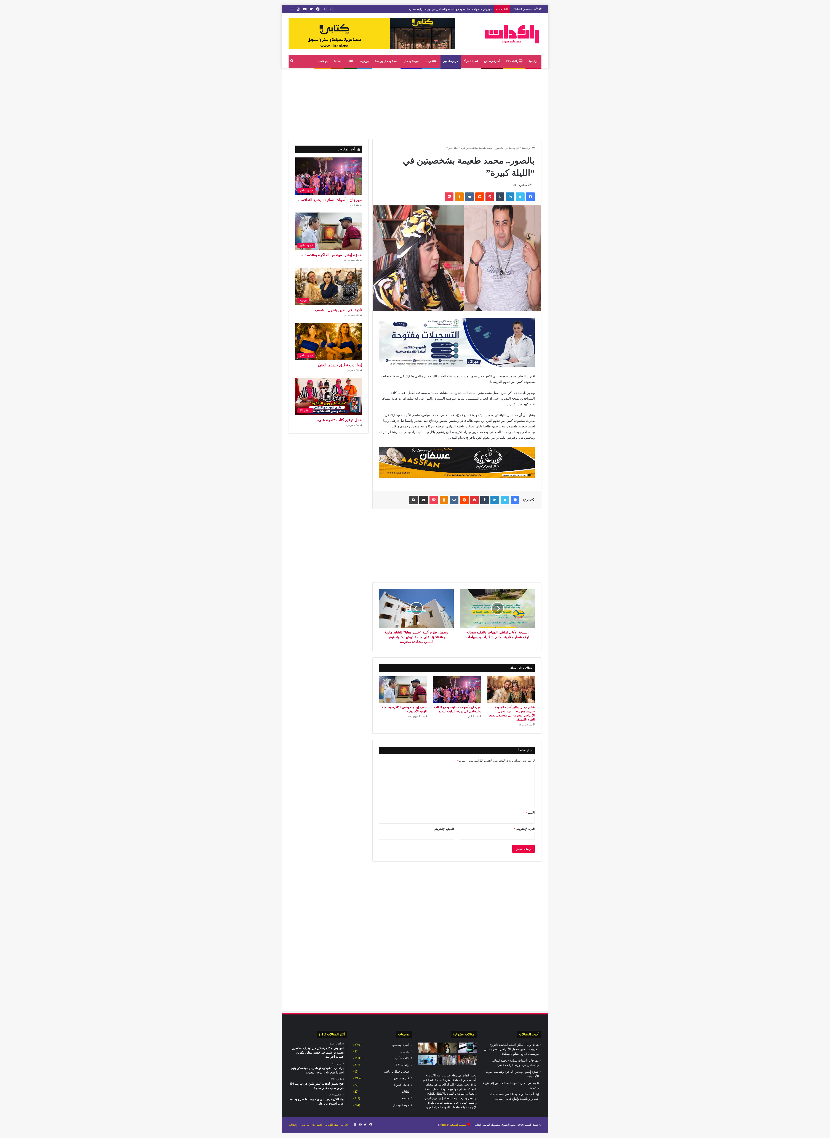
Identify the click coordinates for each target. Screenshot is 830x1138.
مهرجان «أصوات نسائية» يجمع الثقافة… (330, 200)
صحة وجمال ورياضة (386, 61)
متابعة (337, 61)
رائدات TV (512, 61)
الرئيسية (533, 61)
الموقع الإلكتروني (444, 828)
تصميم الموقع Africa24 (452, 1124)
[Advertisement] (415, 102)
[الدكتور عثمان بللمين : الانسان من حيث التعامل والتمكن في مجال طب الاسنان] (427, 1060)
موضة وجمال (411, 61)
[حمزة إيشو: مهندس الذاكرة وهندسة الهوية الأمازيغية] (403, 689)
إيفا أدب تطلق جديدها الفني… (338, 365)
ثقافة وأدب (431, 61)
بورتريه (364, 61)
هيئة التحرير (331, 1124)
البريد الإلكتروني (524, 828)
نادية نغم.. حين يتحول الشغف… (336, 310)
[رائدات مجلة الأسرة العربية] (511, 34)
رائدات (345, 1124)
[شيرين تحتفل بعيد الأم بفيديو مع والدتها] (447, 1048)
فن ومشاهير (451, 61)
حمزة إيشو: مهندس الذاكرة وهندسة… (331, 255)
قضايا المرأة (471, 61)
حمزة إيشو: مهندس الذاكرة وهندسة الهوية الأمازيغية (461, 9)
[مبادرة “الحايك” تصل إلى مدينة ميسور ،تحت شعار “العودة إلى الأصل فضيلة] (447, 1060)
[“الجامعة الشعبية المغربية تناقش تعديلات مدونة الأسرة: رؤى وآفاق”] (467, 1060)
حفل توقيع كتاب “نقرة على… (338, 420)
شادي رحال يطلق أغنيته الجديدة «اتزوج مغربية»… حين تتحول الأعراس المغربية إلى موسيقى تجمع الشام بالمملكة (511, 1049)
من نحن (305, 1124)
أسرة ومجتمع (492, 61)
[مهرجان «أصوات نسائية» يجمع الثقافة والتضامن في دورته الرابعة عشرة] (457, 689)
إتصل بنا (317, 1124)
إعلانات (293, 1124)
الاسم (530, 812)
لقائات (350, 61)
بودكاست (322, 61)
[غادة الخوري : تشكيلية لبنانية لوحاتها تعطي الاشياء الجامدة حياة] (427, 1048)
